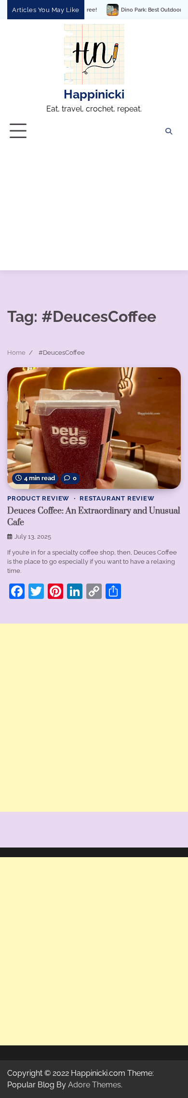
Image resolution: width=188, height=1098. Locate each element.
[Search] (168, 131)
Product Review (38, 498)
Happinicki (94, 94)
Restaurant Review (117, 498)
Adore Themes (94, 1084)
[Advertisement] (94, 208)
